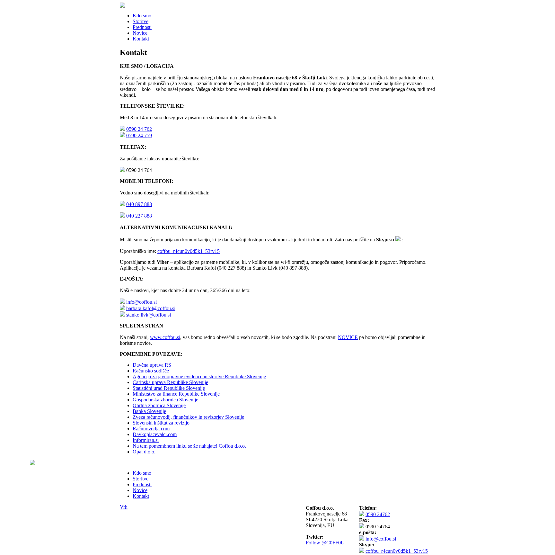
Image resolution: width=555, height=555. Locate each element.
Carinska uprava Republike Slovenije (170, 382)
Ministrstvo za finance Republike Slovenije (176, 394)
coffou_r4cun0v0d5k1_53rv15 (188, 251)
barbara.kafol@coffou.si (150, 308)
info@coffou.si (141, 302)
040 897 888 (139, 204)
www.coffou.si (165, 337)
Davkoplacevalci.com (155, 434)
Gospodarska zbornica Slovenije (165, 399)
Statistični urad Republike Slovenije (169, 388)
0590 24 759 (139, 135)
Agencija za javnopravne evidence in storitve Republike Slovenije (199, 376)
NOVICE (348, 337)
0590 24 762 (139, 129)
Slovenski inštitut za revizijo (161, 422)
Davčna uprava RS (152, 365)
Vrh (124, 507)
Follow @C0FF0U (325, 542)
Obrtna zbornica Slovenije (159, 405)
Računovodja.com (151, 428)
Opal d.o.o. (144, 451)
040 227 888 (139, 216)
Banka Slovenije (149, 411)
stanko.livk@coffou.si (148, 315)
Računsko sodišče (151, 370)
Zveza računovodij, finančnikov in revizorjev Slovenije (188, 417)
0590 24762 (378, 514)
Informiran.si (146, 440)
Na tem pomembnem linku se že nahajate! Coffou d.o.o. (189, 446)
